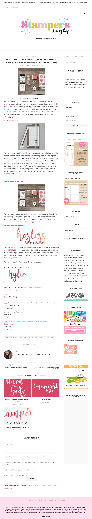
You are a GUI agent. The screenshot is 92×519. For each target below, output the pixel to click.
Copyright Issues (46, 399)
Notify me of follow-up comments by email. (19, 470)
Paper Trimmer (50, 337)
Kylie (28, 65)
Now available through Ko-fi (74, 140)
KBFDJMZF (12, 250)
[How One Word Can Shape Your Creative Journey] (17, 388)
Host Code (23, 337)
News (41, 337)
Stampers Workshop (34, 287)
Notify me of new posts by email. (16, 475)
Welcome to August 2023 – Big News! (17, 427)
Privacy (76, 2)
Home (5, 2)
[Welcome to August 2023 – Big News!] (17, 416)
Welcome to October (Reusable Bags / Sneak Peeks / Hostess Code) (32, 303)
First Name (68, 107)
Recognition (16, 2)
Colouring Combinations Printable (62, 2)
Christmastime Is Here (11, 337)
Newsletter (83, 2)
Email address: (69, 116)
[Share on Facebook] (37, 344)
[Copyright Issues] (45, 388)
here (36, 219)
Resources (25, 2)
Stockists (32, 2)
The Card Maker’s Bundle (44, 2)
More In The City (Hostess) (13, 312)
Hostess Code (33, 337)
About (10, 2)
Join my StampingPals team (14, 290)
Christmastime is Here (33, 214)
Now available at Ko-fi (72, 178)
